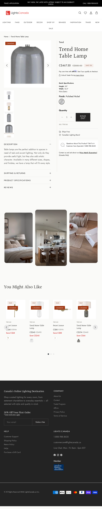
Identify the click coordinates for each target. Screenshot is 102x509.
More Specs (63, 91)
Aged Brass (8, 338)
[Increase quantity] (72, 117)
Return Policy (9, 444)
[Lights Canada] (17, 13)
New (97, 22)
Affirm (56, 408)
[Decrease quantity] (61, 117)
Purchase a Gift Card (12, 452)
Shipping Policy (10, 440)
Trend (61, 42)
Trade (88, 22)
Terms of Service (60, 415)
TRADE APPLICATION (11, 3)
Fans (17, 22)
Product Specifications (17, 180)
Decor (40, 22)
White (32, 341)
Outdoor (28, 22)
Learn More (80, 75)
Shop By (51, 22)
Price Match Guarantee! (88, 152)
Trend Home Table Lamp (20, 36)
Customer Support (11, 436)
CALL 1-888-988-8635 (90, 3)
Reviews (8, 187)
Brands (62, 22)
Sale (51, 28)
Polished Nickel (79, 341)
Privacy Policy (59, 412)
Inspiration (75, 22)
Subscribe (40, 422)
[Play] (51, 238)
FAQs (6, 448)
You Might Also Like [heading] (23, 287)
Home (6, 36)
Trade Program (59, 404)
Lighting (7, 22)
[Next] (95, 327)
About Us (57, 396)
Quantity (63, 110)
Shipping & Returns (15, 173)
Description (11, 144)
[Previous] (6, 327)
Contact (57, 400)
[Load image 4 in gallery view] (27, 64)
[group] (15, 322)
